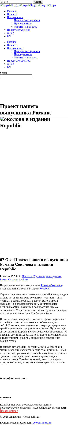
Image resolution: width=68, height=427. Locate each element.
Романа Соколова (51, 285)
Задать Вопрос (9, 410)
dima (25, 279)
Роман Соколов (9, 279)
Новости (27, 276)
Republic (44, 288)
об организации (42, 422)
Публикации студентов (47, 276)
